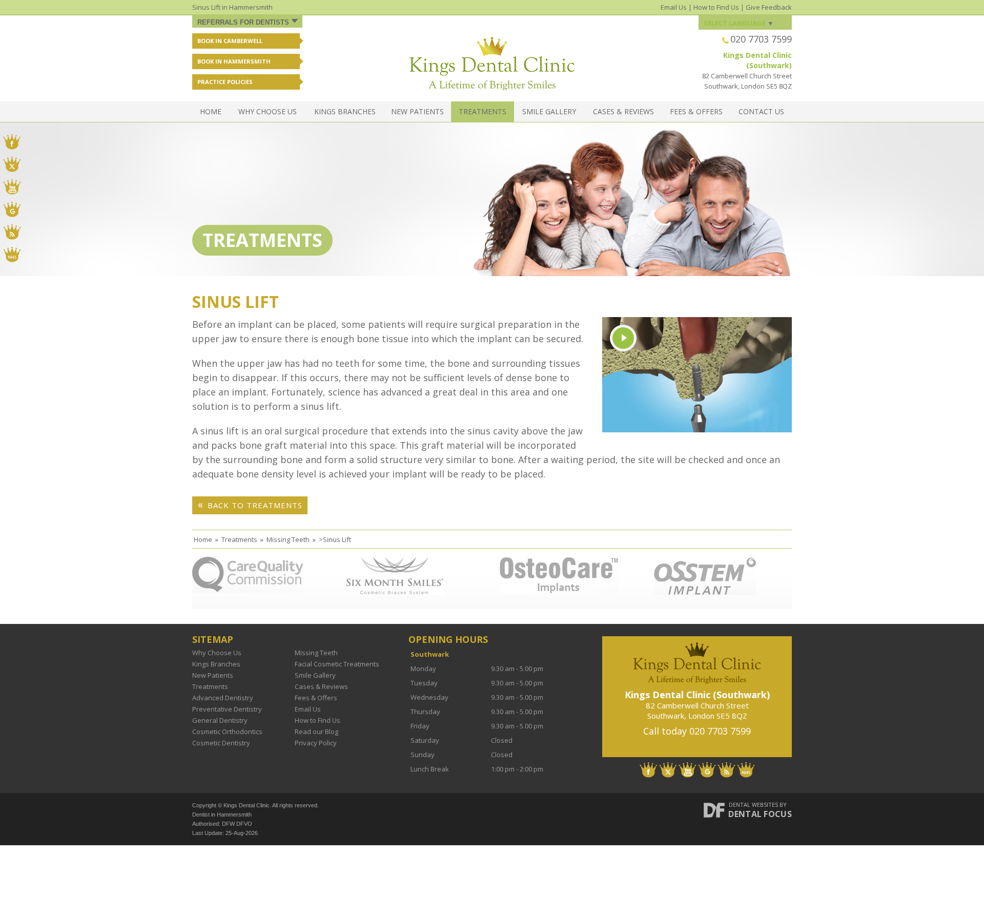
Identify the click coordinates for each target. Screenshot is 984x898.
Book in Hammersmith (234, 61)
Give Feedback (769, 7)
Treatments (482, 111)
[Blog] (726, 770)
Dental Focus (760, 814)
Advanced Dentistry (222, 697)
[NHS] (746, 770)
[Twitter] (668, 770)
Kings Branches (345, 111)
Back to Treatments (255, 505)
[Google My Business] (707, 770)
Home (210, 111)
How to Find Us (716, 7)
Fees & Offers (696, 111)
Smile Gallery (549, 111)
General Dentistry (220, 720)
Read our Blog (316, 731)
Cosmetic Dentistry (221, 742)
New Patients (417, 111)
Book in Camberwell (229, 41)
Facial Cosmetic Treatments (337, 664)
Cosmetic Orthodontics (227, 731)
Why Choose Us (267, 111)
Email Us (674, 7)
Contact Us (761, 111)
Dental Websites (753, 804)
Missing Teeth (316, 652)
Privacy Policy (316, 742)
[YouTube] (687, 770)
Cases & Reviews (623, 111)
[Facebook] (649, 770)
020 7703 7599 (761, 39)
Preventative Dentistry (227, 709)
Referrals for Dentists (243, 22)
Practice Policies (225, 82)
